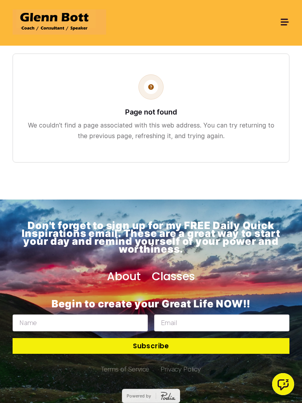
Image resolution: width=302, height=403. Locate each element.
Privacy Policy (180, 369)
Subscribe (151, 346)
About (124, 276)
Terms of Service (125, 369)
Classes (173, 276)
